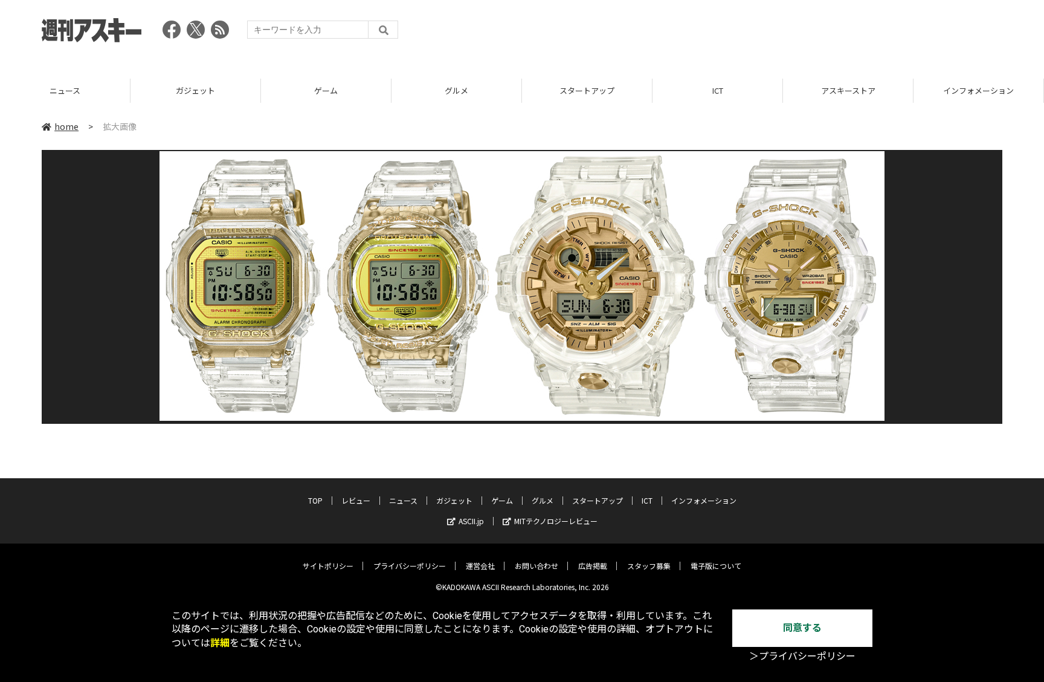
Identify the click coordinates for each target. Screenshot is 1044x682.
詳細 (220, 643)
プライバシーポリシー (409, 565)
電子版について (716, 565)
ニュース (65, 90)
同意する (802, 628)
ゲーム (326, 90)
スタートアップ (586, 90)
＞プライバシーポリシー (802, 656)
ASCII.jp (471, 521)
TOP (315, 500)
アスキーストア (848, 90)
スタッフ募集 (649, 565)
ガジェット (195, 90)
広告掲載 (592, 565)
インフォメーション (978, 90)
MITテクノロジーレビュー (556, 521)
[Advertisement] (782, 33)
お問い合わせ (536, 565)
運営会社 (480, 565)
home (66, 126)
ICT (717, 90)
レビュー (355, 500)
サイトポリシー (328, 565)
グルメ (456, 90)
